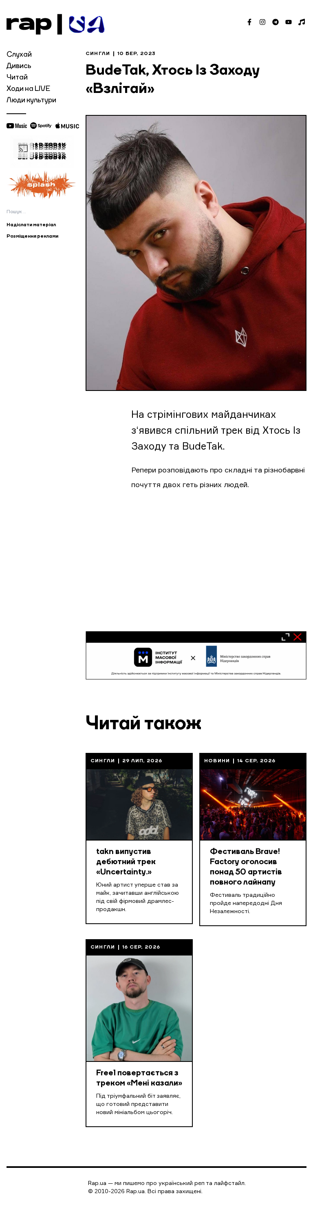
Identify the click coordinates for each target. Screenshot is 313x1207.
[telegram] (275, 22)
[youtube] (288, 22)
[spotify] (41, 125)
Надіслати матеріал (31, 225)
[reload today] (42, 151)
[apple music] (67, 125)
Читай (17, 77)
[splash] (42, 184)
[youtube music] (17, 125)
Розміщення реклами (32, 236)
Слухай (19, 54)
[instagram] (262, 22)
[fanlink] (301, 22)
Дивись (19, 66)
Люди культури (31, 100)
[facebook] (249, 22)
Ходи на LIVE (28, 89)
